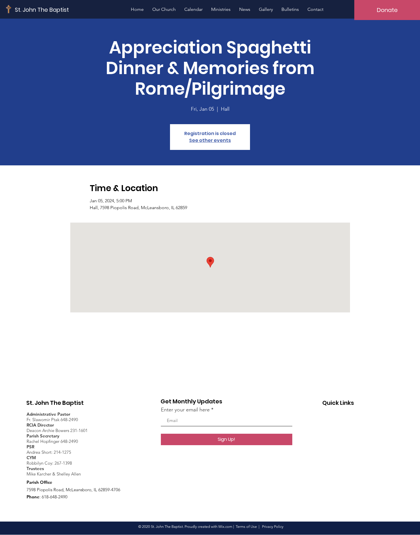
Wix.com (225, 526)
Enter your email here (185, 409)
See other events (210, 140)
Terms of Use (246, 526)
